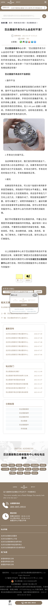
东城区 (11, 465)
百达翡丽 (24, 421)
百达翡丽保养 (24, 413)
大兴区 (42, 469)
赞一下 (19, 280)
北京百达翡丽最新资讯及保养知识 (13, 547)
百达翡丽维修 (24, 409)
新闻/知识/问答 (19, 23)
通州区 (20, 469)
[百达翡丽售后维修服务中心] (11, 2)
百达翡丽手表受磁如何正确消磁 (17, 384)
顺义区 (28, 469)
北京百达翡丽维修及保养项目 (11, 542)
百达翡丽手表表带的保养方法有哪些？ (18, 376)
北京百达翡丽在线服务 (9, 536)
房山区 (13, 469)
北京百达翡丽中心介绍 (9, 539)
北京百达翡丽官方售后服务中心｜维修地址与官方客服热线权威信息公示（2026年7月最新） (18, 350)
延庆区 (34, 473)
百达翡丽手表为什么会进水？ (17, 318)
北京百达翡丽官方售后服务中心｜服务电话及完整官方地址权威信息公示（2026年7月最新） (18, 334)
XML (41, 578)
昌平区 (35, 469)
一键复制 (38, 292)
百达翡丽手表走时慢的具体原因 (17, 392)
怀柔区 (12, 473)
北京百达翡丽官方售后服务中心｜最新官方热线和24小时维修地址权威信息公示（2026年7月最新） (18, 338)
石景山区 (35, 465)
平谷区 (20, 473)
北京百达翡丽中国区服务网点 (11, 545)
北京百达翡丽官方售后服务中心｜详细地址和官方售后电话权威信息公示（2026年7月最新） (18, 342)
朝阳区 (4, 465)
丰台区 (26, 465)
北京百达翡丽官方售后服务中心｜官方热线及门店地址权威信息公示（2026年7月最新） (18, 355)
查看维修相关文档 (7, 559)
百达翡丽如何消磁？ (13, 371)
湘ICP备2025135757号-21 (28, 578)
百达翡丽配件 (24, 425)
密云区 (27, 473)
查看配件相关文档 (7, 564)
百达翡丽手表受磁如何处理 (15, 380)
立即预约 (24, 305)
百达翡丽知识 (31, 23)
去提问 (28, 280)
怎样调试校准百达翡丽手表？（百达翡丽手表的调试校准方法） (18, 388)
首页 (10, 23)
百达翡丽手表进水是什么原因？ (18, 313)
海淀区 (42, 465)
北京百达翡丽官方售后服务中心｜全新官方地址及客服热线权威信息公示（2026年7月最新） (18, 346)
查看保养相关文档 (7, 562)
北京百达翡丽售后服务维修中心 (31, 573)
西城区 (19, 465)
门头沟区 (5, 469)
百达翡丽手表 (24, 417)
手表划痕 (24, 429)
